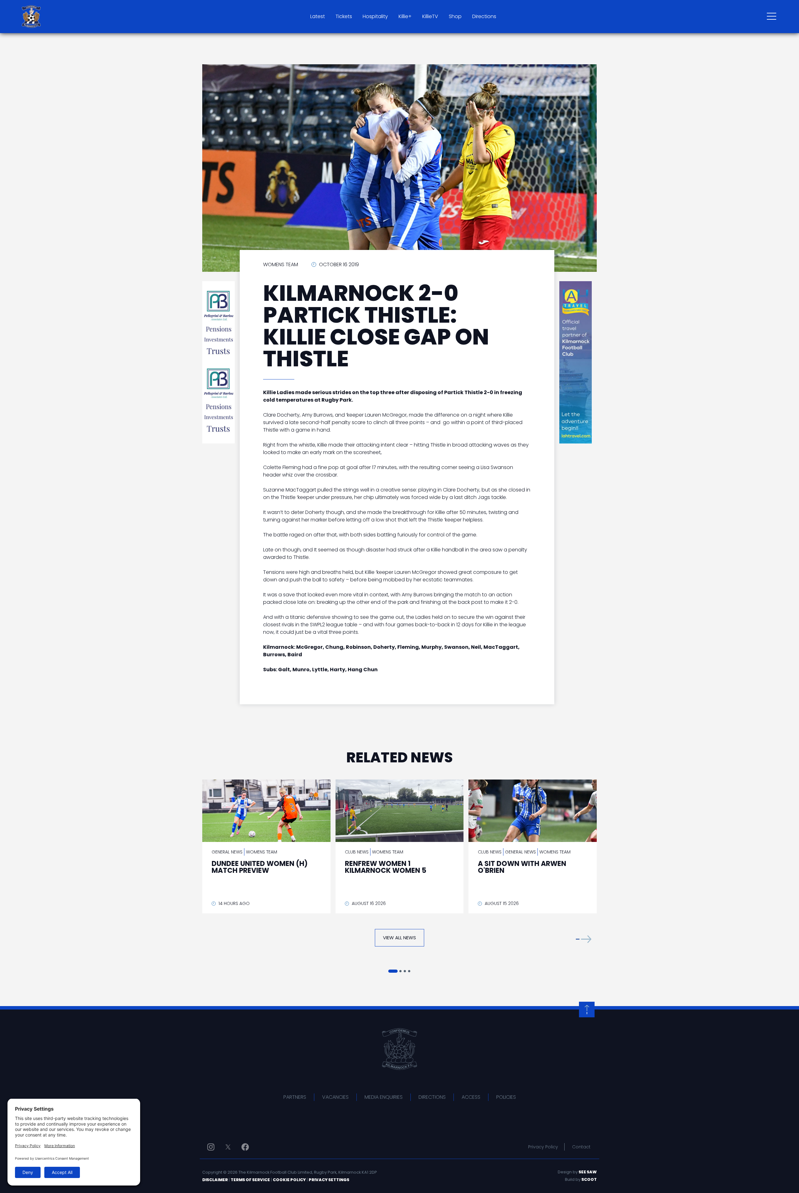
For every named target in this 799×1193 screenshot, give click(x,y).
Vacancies (335, 1097)
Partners (294, 1097)
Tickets (344, 16)
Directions (484, 16)
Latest (317, 16)
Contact (581, 1147)
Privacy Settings (329, 1179)
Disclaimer (215, 1179)
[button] (583, 939)
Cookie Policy (289, 1179)
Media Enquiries (384, 1097)
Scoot (589, 1179)
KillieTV (430, 16)
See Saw (588, 1172)
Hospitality (375, 16)
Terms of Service (250, 1179)
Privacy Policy (543, 1147)
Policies (506, 1097)
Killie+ (405, 16)
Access (471, 1097)
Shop (455, 16)
